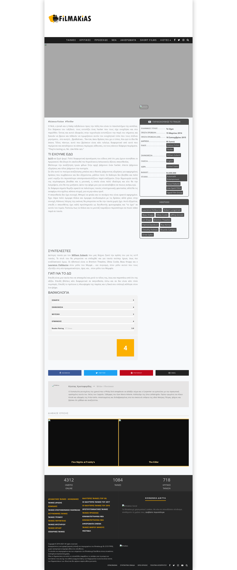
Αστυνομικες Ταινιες (58, 513)
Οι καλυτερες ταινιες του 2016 (96, 505)
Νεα (114, 40)
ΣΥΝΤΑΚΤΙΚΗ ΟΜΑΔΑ (127, 565)
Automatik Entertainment (173, 178)
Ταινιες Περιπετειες (57, 521)
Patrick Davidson (150, 224)
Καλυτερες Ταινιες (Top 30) (94, 498)
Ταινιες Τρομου (55, 517)
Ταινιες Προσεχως (90, 513)
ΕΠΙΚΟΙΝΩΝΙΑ (112, 565)
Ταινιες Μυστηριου (56, 524)
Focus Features (173, 183)
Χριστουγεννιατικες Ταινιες (95, 509)
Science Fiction (173, 145)
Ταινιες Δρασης (55, 503)
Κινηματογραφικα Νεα (93, 516)
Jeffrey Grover (176, 215)
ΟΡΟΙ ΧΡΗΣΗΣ (143, 565)
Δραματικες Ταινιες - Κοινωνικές (63, 499)
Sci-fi (50, 158)
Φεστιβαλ (86, 531)
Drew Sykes (147, 234)
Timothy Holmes (150, 229)
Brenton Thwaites (162, 219)
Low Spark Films (174, 188)
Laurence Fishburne (58, 265)
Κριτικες (85, 40)
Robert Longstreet (172, 210)
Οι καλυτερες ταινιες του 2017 (96, 502)
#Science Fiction (56, 121)
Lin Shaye (146, 219)
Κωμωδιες (52, 506)
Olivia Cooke (162, 215)
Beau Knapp (148, 215)
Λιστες (164, 40)
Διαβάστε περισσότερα (155, 512)
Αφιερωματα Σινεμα (91, 524)
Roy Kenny (166, 224)
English (170, 161)
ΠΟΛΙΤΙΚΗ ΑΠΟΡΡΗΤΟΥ (158, 565)
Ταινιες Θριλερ (54, 528)
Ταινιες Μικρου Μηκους (93, 527)
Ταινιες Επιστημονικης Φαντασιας (64, 510)
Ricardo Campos (168, 229)
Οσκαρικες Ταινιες (56, 531)
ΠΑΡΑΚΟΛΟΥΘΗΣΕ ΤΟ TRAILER (166, 121)
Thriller (170, 149)
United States (172, 166)
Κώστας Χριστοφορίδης (98, 112)
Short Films (148, 40)
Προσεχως (101, 40)
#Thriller (69, 121)
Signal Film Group (174, 192)
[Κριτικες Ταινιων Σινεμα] (124, 546)
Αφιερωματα (128, 40)
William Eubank (75, 112)
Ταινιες (71, 40)
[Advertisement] (141, 18)
